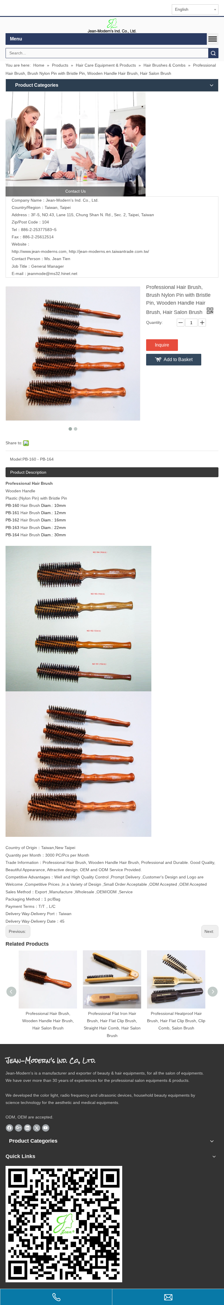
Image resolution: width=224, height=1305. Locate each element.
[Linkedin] (27, 1128)
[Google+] (18, 1128)
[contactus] (76, 144)
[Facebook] (9, 1128)
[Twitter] (36, 1128)
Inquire (162, 344)
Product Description (28, 472)
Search (213, 53)
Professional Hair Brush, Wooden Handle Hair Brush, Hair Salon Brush (48, 1020)
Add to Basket (178, 359)
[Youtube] (45, 1128)
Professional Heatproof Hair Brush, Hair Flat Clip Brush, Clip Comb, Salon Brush (176, 1020)
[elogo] (112, 25)
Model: (16, 459)
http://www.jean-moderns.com (39, 251)
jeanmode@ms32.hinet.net (52, 273)
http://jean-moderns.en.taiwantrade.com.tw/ (109, 251)
